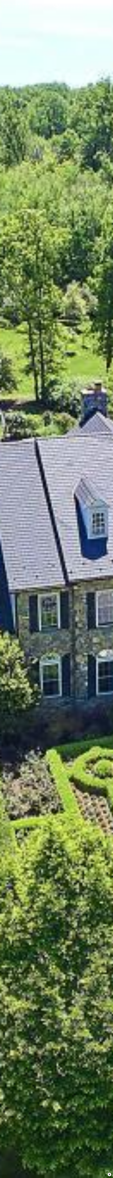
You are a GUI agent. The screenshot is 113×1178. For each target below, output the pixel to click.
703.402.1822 (104, 4)
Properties (16, 4)
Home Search (27, 4)
